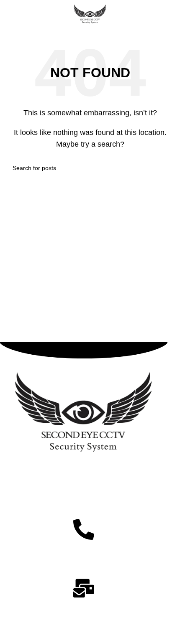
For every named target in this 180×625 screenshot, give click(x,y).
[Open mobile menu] (9, 14)
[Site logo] (90, 14)
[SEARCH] (164, 168)
